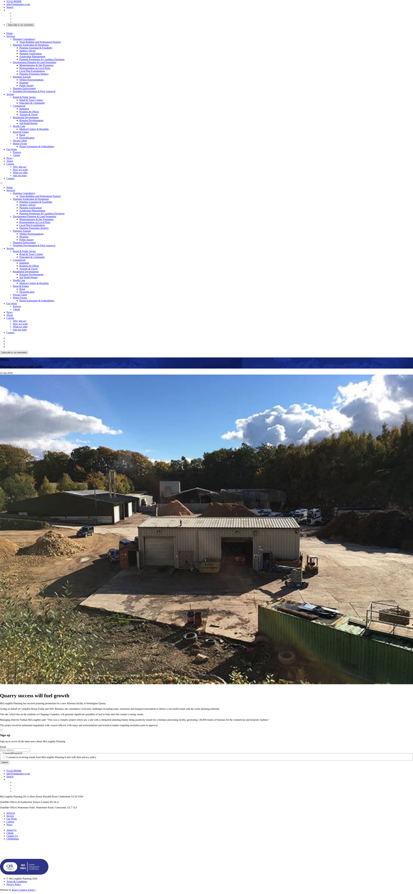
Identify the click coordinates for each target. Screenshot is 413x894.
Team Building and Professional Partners (40, 42)
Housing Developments (31, 120)
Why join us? (19, 166)
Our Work (11, 149)
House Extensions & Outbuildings (36, 146)
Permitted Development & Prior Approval (34, 91)
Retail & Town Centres (31, 100)
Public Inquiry (26, 85)
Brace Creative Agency (24, 890)
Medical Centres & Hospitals (34, 129)
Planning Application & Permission (31, 45)
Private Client (20, 140)
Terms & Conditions (16, 881)
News (9, 158)
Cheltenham (12, 838)
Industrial (24, 108)
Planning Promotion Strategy (34, 74)
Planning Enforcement (24, 88)
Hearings (24, 82)
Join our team (20, 175)
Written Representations (31, 79)
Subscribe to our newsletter (20, 25)
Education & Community (32, 103)
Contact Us (12, 836)
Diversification (26, 137)
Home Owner (20, 143)
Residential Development (26, 117)
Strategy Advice (27, 50)
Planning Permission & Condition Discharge (42, 59)
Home (9, 33)
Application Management (32, 56)
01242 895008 (13, 1)
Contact (10, 178)
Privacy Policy (13, 884)
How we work (20, 169)
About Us (11, 830)
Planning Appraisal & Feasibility (35, 47)
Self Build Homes (28, 123)
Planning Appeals (22, 76)
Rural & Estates (21, 132)
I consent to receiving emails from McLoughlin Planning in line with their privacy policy (51, 757)
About (9, 161)
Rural (22, 134)
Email (3, 747)
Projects (17, 152)
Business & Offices (29, 111)
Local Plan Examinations (32, 71)
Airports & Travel (28, 114)
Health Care (19, 126)
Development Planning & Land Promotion (34, 62)
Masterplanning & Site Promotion (36, 65)
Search (9, 7)
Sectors (10, 94)
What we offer (20, 172)
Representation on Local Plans (34, 68)
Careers (10, 164)
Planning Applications (30, 53)
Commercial (19, 105)
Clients (16, 155)
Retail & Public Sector (24, 97)
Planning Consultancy (24, 39)
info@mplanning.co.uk (18, 4)
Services (10, 36)
